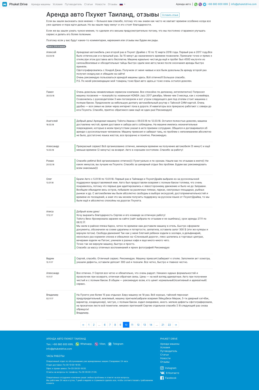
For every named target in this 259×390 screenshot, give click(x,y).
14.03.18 (50, 150)
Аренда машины (40, 4)
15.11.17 (49, 262)
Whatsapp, (86, 343)
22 (169, 324)
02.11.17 (49, 298)
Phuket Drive (18, 4)
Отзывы (112, 4)
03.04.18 (50, 56)
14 (151, 324)
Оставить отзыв (170, 15)
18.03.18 (50, 124)
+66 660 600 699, (62, 344)
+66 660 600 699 (217, 4)
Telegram (117, 343)
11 (132, 324)
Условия (58, 4)
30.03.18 (50, 96)
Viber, (102, 343)
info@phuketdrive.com (244, 4)
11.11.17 (49, 277)
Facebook (170, 377)
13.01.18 (50, 183)
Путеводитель (73, 4)
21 (163, 324)
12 (138, 324)
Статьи (88, 4)
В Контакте (172, 372)
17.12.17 (49, 215)
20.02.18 (50, 164)
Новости (100, 4)
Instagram (170, 367)
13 (144, 324)
